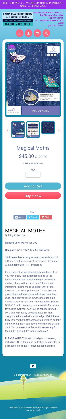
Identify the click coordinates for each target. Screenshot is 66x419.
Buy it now (33, 196)
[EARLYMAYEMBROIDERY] (17, 19)
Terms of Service (43, 374)
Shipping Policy (22, 374)
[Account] (28, 33)
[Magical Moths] (18, 129)
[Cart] (37, 33)
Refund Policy (27, 378)
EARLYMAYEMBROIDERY (31, 408)
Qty (33, 169)
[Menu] (19, 33)
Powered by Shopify (33, 410)
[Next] (58, 129)
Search (42, 378)
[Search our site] (46, 33)
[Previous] (7, 129)
